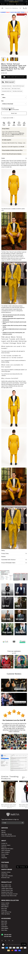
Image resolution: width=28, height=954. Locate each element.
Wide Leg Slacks (5, 914)
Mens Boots (4, 865)
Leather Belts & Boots (7, 888)
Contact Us (4, 843)
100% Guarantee (5, 850)
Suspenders (4, 926)
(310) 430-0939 (7, 934)
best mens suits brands (17, 91)
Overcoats (4, 910)
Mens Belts (4, 923)
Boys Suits (4, 908)
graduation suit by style (6, 85)
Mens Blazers (4, 906)
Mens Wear (4, 930)
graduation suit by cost (6, 91)
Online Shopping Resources (8, 836)
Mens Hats (4, 921)
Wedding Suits (5, 905)
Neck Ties (4, 924)
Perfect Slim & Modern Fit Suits (9, 894)
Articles (3, 856)
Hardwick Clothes (5, 872)
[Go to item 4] (16, 59)
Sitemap (3, 832)
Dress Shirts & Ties (6, 912)
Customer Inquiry (5, 845)
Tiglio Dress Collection (7, 875)
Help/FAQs (4, 857)
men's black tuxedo (16, 88)
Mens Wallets (4, 928)
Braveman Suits (5, 877)
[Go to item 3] (12, 59)
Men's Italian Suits (6, 885)
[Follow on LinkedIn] (12, 940)
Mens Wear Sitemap (6, 834)
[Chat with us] (26, 1)
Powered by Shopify (19, 944)
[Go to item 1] (3, 59)
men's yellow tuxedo (6, 88)
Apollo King (4, 874)
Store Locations (5, 852)
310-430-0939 (16, 131)
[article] (6, 661)
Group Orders (5, 854)
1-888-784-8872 (11, 143)
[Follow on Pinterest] (9, 940)
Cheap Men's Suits (6, 886)
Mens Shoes (4, 867)
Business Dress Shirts (7, 892)
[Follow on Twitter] (5, 940)
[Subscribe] (22, 822)
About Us (3, 847)
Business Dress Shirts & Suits (8, 895)
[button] (14, 117)
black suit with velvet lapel (18, 85)
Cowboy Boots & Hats (7, 890)
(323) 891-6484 (7, 936)
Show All (23, 777)
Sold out (14, 113)
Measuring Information (7, 848)
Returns (3, 830)
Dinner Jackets (5, 903)
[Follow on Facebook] (2, 940)
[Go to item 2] (8, 59)
